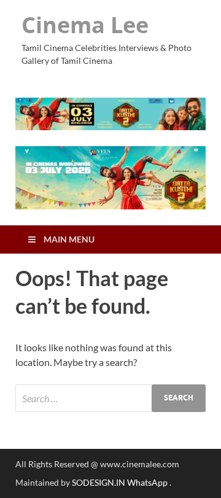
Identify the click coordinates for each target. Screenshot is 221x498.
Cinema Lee (85, 25)
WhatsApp (148, 482)
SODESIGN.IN (98, 482)
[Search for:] (110, 398)
